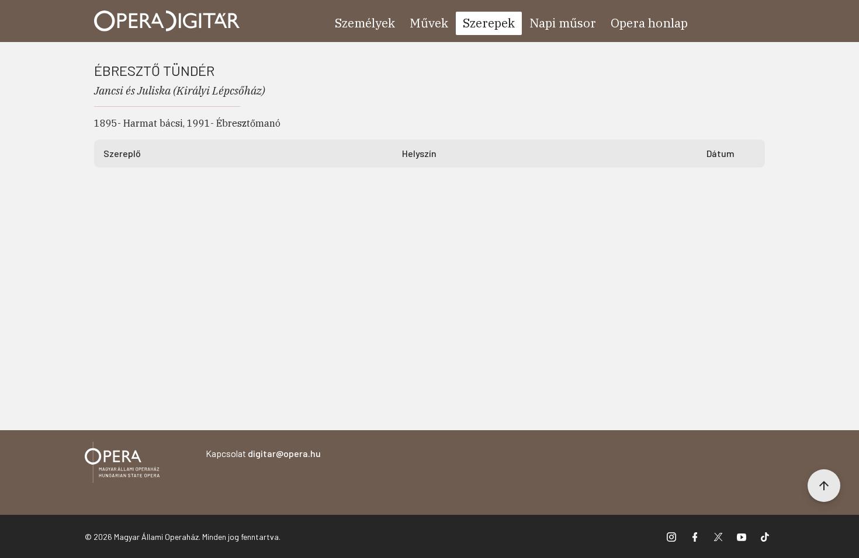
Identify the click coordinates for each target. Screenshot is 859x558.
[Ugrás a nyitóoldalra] (167, 21)
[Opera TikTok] (765, 536)
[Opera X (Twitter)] (718, 536)
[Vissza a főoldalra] (122, 464)
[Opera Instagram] (671, 536)
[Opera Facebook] (694, 536)
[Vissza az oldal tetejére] (824, 485)
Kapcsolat (263, 453)
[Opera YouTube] (741, 536)
